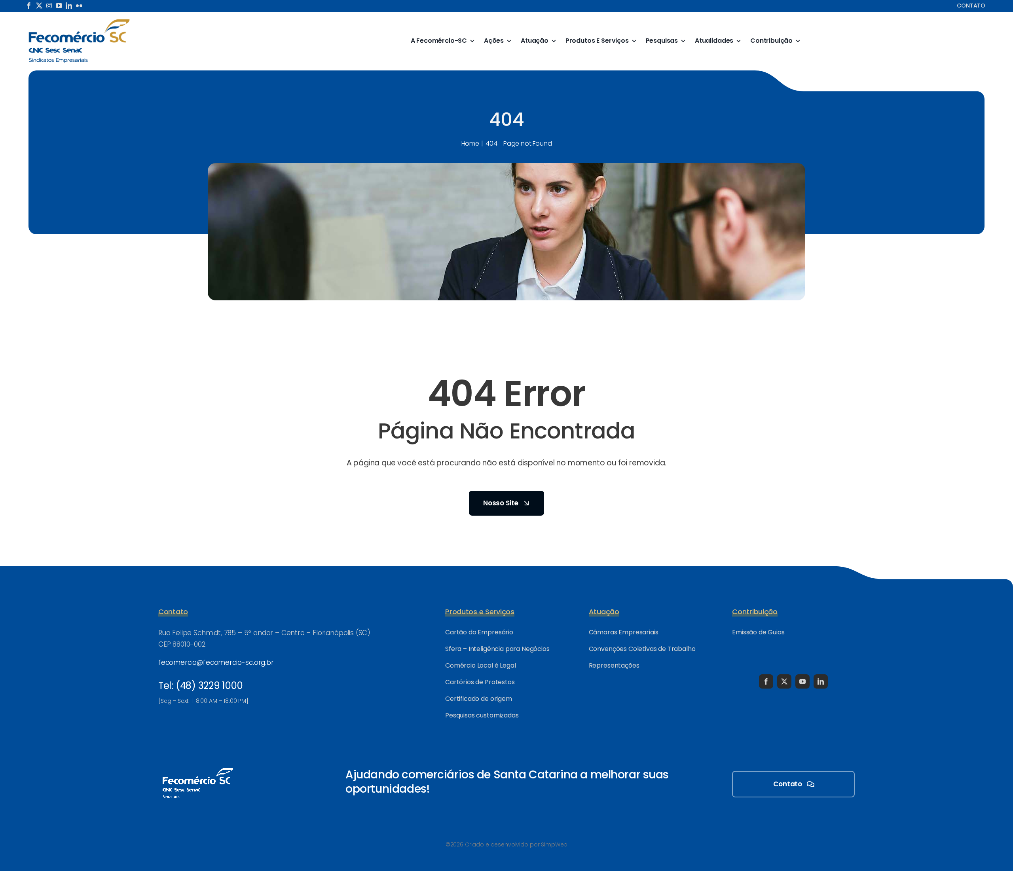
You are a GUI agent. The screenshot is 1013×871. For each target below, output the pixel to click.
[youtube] (59, 5)
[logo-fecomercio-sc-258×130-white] (197, 766)
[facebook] (29, 5)
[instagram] (49, 5)
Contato (971, 5)
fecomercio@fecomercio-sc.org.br (216, 662)
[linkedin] (69, 5)
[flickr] (79, 5)
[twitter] (39, 5)
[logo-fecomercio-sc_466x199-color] (79, 21)
